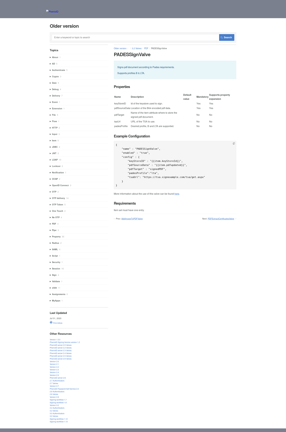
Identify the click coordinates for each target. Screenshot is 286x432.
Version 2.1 (54, 364)
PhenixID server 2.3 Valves (61, 350)
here (176, 193)
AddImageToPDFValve (132, 218)
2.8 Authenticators (57, 391)
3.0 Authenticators (57, 413)
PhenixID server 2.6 (58, 377)
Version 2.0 (54, 361)
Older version (120, 48)
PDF (146, 48)
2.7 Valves (54, 383)
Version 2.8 (54, 397)
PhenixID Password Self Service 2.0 (64, 388)
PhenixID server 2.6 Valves (61, 358)
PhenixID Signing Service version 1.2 (65, 342)
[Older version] (52, 11)
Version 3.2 (54, 405)
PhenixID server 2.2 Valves (61, 347)
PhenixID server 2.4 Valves (61, 353)
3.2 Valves (137, 48)
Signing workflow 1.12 (59, 419)
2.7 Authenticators (57, 380)
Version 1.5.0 (55, 339)
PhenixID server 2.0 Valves (61, 345)
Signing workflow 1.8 (58, 402)
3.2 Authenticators (57, 408)
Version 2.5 (54, 375)
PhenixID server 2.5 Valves (61, 356)
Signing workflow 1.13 (59, 421)
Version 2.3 (54, 369)
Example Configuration (132, 136)
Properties (122, 86)
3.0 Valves (54, 416)
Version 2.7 (54, 386)
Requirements (125, 203)
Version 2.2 (54, 367)
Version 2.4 (54, 372)
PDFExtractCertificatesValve (221, 218)
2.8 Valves (54, 394)
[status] (175, 70)
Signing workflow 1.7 (58, 399)
